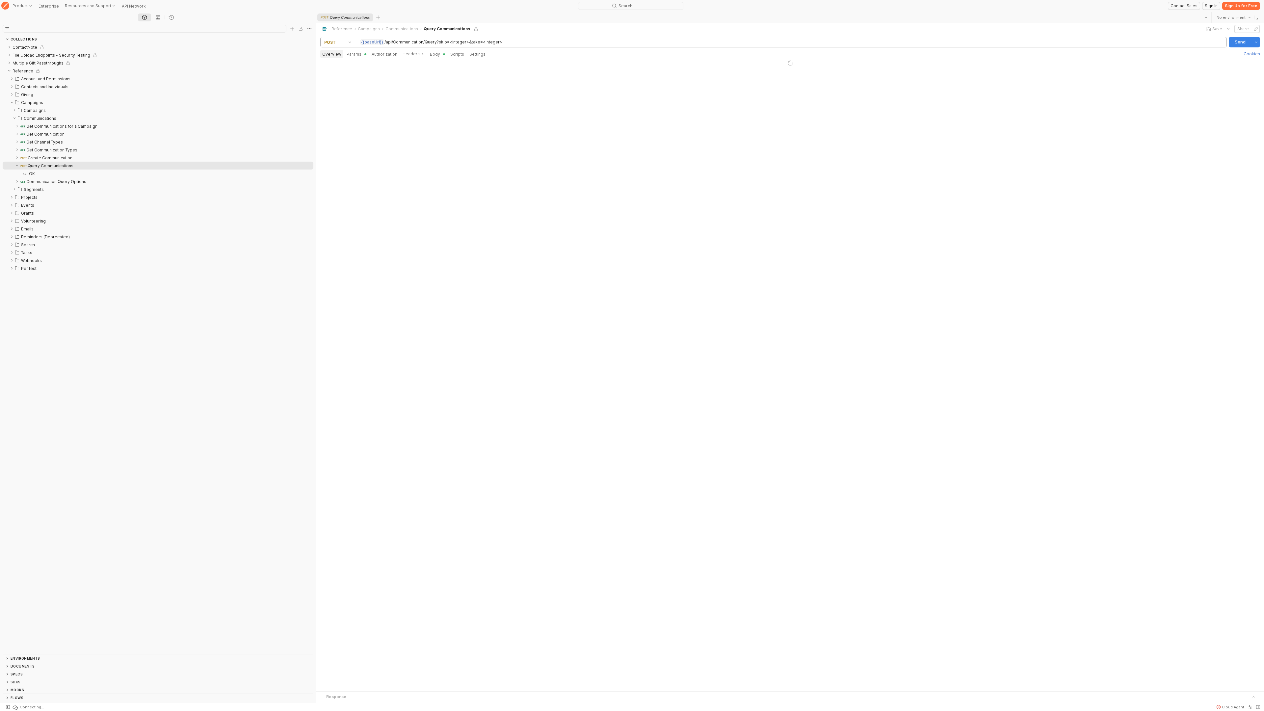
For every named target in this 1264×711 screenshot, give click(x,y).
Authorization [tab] (384, 54)
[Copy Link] (1255, 29)
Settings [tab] (477, 54)
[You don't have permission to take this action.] (378, 17)
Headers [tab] (414, 53)
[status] (28, 707)
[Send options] (1256, 42)
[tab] (144, 17)
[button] (1258, 17)
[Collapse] (9, 70)
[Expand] (9, 47)
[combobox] (1233, 17)
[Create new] (292, 29)
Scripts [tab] (457, 54)
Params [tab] (354, 54)
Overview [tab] (331, 54)
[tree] (158, 348)
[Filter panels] (7, 28)
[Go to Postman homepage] (5, 6)
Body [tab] (435, 54)
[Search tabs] (1206, 17)
